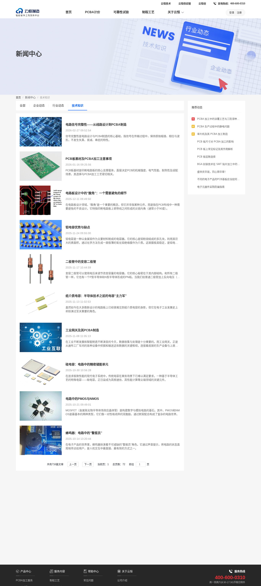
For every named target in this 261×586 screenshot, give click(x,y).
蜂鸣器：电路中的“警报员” (84, 433)
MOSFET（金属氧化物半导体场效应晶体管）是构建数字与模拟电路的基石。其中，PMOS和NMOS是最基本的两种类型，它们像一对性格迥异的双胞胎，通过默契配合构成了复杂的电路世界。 (123, 412)
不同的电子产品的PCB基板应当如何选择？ (218, 179)
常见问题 (88, 580)
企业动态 (39, 105)
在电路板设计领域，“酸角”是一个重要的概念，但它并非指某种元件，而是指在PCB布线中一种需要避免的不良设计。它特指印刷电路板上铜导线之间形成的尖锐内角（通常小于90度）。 (123, 206)
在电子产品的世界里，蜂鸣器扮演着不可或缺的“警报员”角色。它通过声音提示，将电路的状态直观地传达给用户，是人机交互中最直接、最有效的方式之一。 (123, 446)
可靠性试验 (121, 12)
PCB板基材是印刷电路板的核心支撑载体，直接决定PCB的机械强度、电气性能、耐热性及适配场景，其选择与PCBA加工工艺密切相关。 (122, 172)
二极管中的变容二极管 (81, 261)
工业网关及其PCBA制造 (82, 330)
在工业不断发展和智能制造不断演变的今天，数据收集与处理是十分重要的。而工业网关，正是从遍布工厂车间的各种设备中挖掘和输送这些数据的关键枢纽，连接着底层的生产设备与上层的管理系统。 (122, 344)
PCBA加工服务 (24, 580)
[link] (18, 97)
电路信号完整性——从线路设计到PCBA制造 (96, 124)
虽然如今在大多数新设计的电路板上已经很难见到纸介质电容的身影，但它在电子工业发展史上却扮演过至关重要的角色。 (122, 309)
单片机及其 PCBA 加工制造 (212, 134)
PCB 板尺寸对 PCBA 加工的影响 (215, 141)
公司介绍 (122, 580)
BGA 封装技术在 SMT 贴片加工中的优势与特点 (218, 164)
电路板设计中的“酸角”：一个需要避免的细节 (96, 193)
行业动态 (58, 105)
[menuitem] (69, 12)
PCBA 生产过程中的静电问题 (213, 126)
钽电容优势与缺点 (78, 227)
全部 (22, 105)
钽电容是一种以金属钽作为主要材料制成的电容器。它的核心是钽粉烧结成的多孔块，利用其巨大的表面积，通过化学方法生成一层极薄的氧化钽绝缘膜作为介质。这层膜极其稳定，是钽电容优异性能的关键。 (122, 241)
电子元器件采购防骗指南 (211, 186)
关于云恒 (174, 12)
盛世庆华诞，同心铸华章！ (212, 171)
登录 (231, 12)
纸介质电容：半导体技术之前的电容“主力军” (96, 295)
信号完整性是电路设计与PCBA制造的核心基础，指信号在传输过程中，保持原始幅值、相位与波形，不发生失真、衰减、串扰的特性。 (123, 138)
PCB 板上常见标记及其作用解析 (215, 149)
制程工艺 (148, 12)
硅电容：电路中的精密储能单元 (87, 364)
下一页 (88, 464)
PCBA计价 (92, 12)
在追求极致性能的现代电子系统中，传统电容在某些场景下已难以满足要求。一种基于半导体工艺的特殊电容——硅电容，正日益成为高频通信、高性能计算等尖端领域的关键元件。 (122, 377)
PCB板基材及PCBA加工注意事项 (89, 158)
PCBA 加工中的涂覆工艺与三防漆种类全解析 (218, 119)
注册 (239, 12)
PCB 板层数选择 (206, 156)
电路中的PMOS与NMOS (82, 398)
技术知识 (77, 105)
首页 (69, 12)
